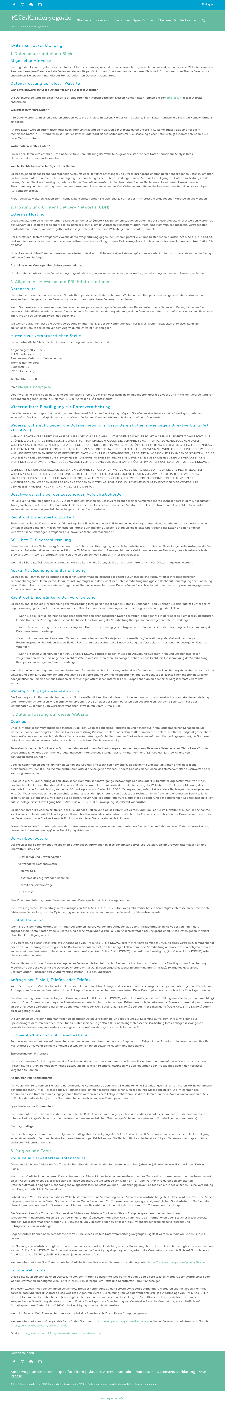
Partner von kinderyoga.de (102, 1384)
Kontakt (124, 1372)
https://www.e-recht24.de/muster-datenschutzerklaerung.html (63, 1333)
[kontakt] (31, 4)
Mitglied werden (185, 20)
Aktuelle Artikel (101, 1372)
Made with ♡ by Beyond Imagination (137, 1384)
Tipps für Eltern (144, 20)
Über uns (165, 20)
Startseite (84, 20)
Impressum (174, 98)
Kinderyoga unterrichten (112, 20)
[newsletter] (39, 4)
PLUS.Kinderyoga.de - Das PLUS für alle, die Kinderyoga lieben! (46, 1384)
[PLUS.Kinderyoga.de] (41, 21)
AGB (202, 1372)
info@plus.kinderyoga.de (34, 387)
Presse (16, 1376)
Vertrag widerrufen (112, 1398)
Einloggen (208, 4)
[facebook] (14, 4)
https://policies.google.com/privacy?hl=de (176, 1262)
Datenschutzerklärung (176, 1372)
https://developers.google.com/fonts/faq (120, 1321)
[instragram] (22, 4)
